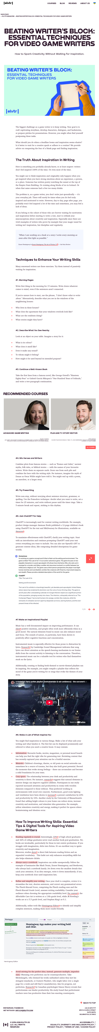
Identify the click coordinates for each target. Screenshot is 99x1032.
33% (55, 837)
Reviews (73, 3)
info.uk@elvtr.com (24, 1010)
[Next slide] (94, 609)
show (34, 852)
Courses (51, 3)
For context (72, 893)
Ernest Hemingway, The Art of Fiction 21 (44, 244)
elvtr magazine (8, 16)
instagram (8, 1008)
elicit (18, 629)
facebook (18, 1008)
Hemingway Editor (50, 905)
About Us (85, 3)
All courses (91, 447)
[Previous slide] (89, 609)
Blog (62, 3)
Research (25, 647)
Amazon (19, 531)
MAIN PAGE (5, 14)
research (48, 779)
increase (51, 795)
